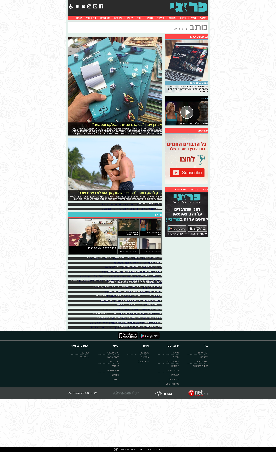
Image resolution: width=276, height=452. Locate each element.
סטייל (150, 17)
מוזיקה (172, 17)
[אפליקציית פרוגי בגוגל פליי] (149, 335)
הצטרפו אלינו (202, 361)
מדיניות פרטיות (145, 449)
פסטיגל (115, 375)
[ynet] (198, 393)
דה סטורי (91, 17)
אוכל (139, 17)
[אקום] (163, 393)
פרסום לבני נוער (200, 366)
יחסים (129, 17)
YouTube (84, 352)
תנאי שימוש (157, 449)
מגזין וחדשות (172, 384)
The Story (144, 352)
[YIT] (124, 449)
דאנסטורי (114, 361)
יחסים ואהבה (172, 370)
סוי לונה (115, 366)
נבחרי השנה (113, 357)
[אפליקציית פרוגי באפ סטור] (128, 335)
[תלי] (126, 393)
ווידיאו (158, 215)
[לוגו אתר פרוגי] (189, 7)
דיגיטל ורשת (173, 361)
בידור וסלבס (173, 379)
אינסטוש (145, 357)
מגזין (193, 17)
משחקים (115, 379)
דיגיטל (160, 17)
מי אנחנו (204, 357)
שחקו (79, 17)
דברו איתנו (203, 352)
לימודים (118, 17)
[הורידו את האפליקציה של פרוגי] (186, 214)
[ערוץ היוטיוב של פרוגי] (186, 158)
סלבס (183, 17)
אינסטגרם (84, 357)
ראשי (203, 17)
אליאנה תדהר (112, 370)
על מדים (105, 17)
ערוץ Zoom (143, 361)
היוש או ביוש (113, 352)
